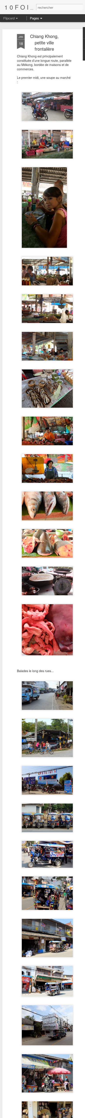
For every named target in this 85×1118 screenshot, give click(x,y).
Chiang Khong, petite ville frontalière (44, 42)
